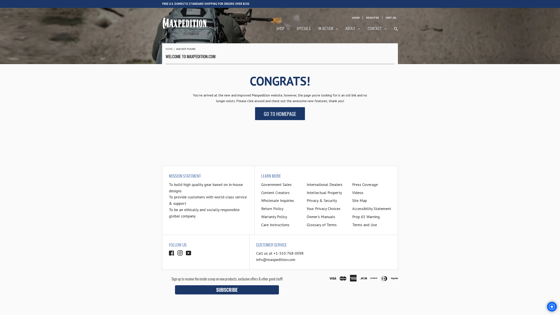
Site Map (359, 200)
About (351, 28)
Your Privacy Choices (323, 208)
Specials (304, 28)
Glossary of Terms (322, 224)
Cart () (391, 17)
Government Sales (276, 184)
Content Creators (275, 192)
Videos (357, 192)
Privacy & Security (322, 200)
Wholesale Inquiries (277, 200)
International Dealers (324, 184)
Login (355, 17)
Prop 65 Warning (366, 216)
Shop (280, 28)
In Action (326, 28)
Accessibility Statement (371, 208)
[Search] (396, 30)
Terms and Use (364, 224)
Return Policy (272, 208)
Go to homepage (280, 113)
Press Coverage (365, 184)
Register (372, 17)
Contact (375, 28)
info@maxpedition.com (275, 259)
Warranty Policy (274, 216)
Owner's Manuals (321, 216)
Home (169, 49)
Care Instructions (275, 224)
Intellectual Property (324, 192)
